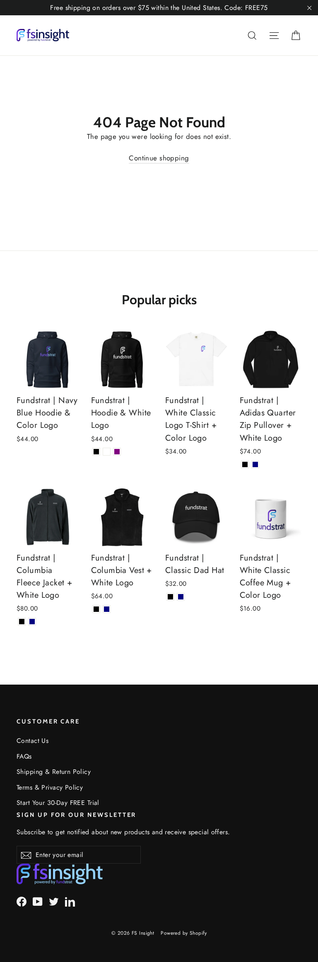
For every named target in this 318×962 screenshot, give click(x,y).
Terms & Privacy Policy (50, 787)
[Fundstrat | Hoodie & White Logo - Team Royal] (106, 451)
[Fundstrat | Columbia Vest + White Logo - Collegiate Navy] (106, 609)
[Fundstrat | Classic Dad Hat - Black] (170, 596)
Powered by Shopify (184, 933)
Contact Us (32, 740)
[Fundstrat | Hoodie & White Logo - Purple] (116, 451)
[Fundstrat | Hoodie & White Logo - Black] (96, 451)
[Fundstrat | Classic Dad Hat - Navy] (180, 596)
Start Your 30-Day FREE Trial (58, 802)
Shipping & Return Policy (54, 771)
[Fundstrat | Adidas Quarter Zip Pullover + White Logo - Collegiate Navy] (255, 464)
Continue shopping (159, 158)
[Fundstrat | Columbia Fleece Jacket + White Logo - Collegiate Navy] (32, 621)
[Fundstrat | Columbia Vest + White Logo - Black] (96, 609)
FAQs (24, 756)
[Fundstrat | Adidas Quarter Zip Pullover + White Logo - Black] (244, 464)
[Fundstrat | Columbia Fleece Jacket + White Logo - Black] (21, 621)
